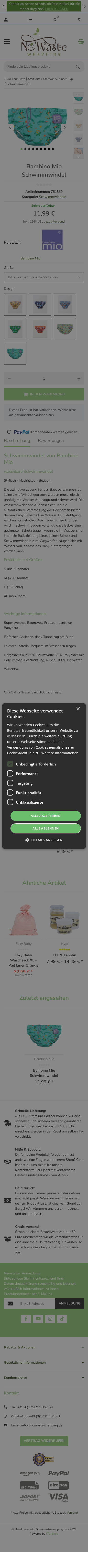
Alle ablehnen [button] (46, 828)
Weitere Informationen (59, 753)
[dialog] (44, 776)
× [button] (78, 709)
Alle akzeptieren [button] (45, 815)
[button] (44, 840)
